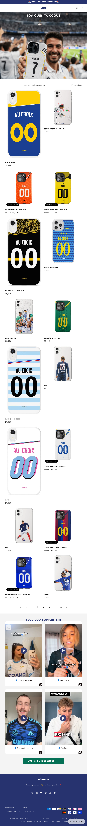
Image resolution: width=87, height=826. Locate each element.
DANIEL (47, 595)
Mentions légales (26, 821)
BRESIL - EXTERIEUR (51, 268)
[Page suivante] (66, 607)
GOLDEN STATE (11, 162)
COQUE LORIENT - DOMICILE (15, 210)
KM (6, 547)
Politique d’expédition (63, 821)
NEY (45, 385)
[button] (4, 8)
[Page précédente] (20, 607)
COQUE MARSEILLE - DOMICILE (55, 466)
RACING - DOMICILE (12, 419)
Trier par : (26, 85)
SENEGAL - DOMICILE (52, 338)
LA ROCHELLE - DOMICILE (14, 291)
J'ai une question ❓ (53, 785)
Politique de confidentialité (55, 819)
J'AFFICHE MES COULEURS (41, 761)
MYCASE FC (19, 819)
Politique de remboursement (34, 819)
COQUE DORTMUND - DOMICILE (55, 210)
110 (61, 607)
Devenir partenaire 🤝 (34, 785)
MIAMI (7, 500)
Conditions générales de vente (44, 821)
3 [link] (37, 607)
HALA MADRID (10, 338)
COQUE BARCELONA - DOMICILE (56, 547)
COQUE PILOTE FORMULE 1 (54, 129)
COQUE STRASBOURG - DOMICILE (17, 595)
